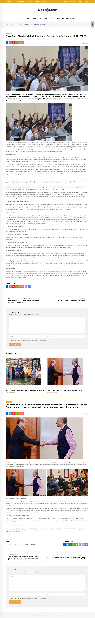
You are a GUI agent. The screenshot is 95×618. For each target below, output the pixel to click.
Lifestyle (46, 18)
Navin (20, 544)
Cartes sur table (70, 18)
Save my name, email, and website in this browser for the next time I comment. (28, 340)
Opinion (40, 18)
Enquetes (58, 18)
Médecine (9, 544)
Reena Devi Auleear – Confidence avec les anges (71, 300)
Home (22, 18)
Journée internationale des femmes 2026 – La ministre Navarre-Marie (26, 390)
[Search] (88, 12)
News (28, 18)
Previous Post (13, 297)
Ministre (15, 544)
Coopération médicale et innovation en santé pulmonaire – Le (65, 390)
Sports (51, 18)
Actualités (12, 24)
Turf (63, 18)
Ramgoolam (26, 544)
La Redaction (10, 39)
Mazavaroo (57, 615)
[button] (84, 354)
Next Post (81, 298)
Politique (34, 18)
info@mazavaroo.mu (41, 1)
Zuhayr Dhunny (10, 410)
